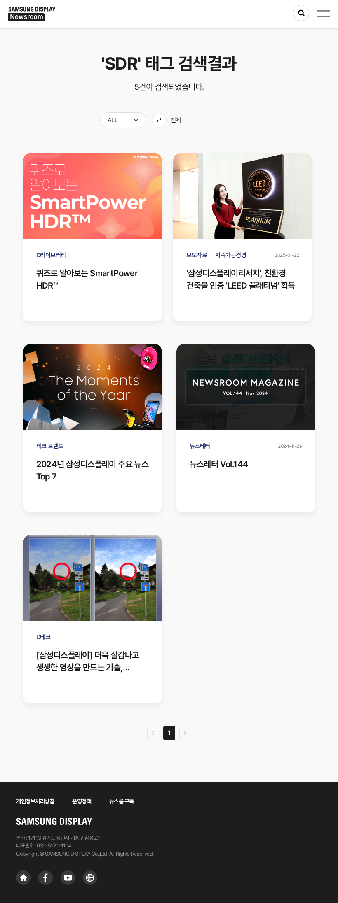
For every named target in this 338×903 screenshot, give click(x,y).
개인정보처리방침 (35, 801)
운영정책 (81, 801)
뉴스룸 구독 (121, 801)
